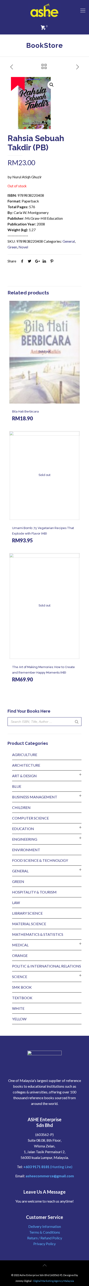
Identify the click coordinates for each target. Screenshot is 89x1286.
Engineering (24, 839)
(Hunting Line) (47, 1166)
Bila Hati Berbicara (25, 411)
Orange (20, 955)
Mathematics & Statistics (37, 934)
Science (19, 976)
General (69, 241)
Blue (16, 786)
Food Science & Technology (40, 860)
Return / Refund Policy (44, 1238)
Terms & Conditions (44, 1232)
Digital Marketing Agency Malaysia (53, 1280)
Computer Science (30, 818)
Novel (23, 247)
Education (23, 828)
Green (12, 247)
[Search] (76, 721)
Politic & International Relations (46, 966)
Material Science (29, 924)
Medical (20, 945)
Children (21, 807)
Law (16, 902)
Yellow (19, 1019)
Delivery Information (44, 1226)
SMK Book (22, 987)
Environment (26, 850)
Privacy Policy (44, 1243)
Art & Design (24, 776)
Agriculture (24, 754)
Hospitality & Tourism (34, 892)
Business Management (34, 797)
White (18, 1008)
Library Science (27, 913)
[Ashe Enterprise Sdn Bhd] (44, 10)
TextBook (22, 998)
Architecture (26, 765)
